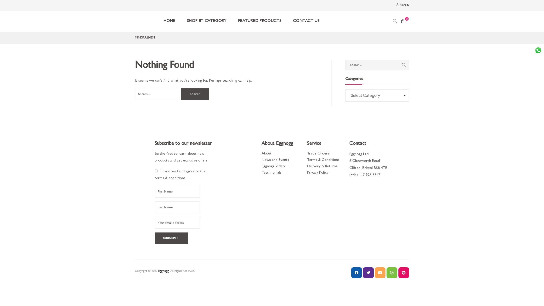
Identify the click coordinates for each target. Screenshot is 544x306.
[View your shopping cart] (403, 21)
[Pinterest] (403, 272)
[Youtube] (380, 272)
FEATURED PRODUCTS (260, 21)
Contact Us (306, 21)
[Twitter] (368, 272)
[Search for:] (158, 94)
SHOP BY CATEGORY (207, 21)
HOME (169, 21)
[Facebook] (356, 272)
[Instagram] (392, 272)
